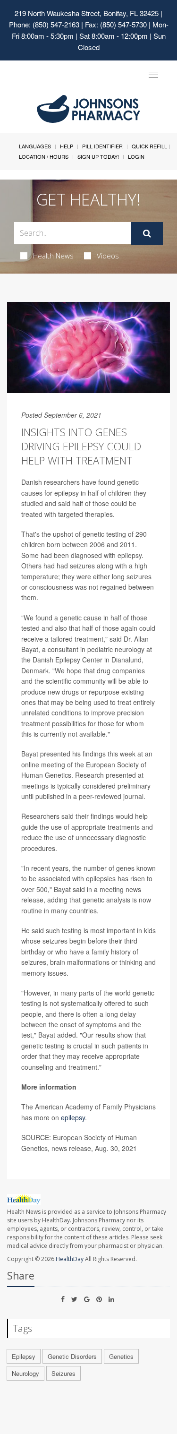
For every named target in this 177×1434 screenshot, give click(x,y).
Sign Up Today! (98, 156)
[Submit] (147, 233)
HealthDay (70, 1259)
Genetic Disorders (72, 1356)
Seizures (63, 1373)
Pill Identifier (102, 146)
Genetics (121, 1356)
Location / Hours (43, 156)
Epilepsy (23, 1356)
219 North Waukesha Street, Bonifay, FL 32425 (87, 13)
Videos (108, 255)
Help (66, 146)
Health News (53, 255)
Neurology (25, 1373)
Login (136, 156)
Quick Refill (149, 146)
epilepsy (73, 1117)
